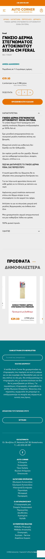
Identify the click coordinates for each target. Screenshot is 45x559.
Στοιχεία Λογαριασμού (22, 507)
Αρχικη (6, 19)
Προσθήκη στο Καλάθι (22, 102)
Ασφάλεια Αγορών (22, 538)
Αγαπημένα (22, 516)
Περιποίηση (27, 19)
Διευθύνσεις (23, 513)
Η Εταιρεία (22, 462)
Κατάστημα (15, 19)
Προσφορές (22, 496)
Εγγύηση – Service (22, 535)
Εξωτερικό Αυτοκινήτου (22, 482)
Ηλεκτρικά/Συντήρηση (22, 488)
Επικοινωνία (23, 474)
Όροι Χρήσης (22, 468)
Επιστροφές (22, 532)
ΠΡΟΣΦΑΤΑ (18, 261)
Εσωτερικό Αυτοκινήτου (22, 485)
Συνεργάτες (22, 465)
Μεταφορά (22, 493)
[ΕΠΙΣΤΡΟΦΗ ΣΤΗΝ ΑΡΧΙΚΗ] (23, 10)
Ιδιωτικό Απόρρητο (22, 471)
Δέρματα (37, 19)
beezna (36, 552)
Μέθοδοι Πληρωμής (22, 527)
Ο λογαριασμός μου (22, 504)
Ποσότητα (7, 92)
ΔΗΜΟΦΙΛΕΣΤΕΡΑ (22, 268)
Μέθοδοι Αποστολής (22, 530)
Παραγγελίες (22, 510)
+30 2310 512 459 (22, 3)
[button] (4, 10)
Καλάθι (23, 518)
